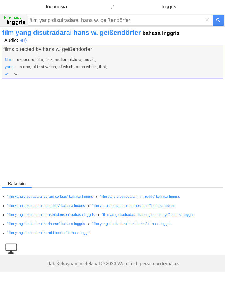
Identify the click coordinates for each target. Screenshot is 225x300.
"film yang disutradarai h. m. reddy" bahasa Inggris (140, 197)
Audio (10, 40)
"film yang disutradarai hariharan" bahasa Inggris (46, 224)
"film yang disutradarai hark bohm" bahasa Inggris (131, 224)
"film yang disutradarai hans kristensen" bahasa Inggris (51, 215)
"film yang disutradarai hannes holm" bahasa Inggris (133, 206)
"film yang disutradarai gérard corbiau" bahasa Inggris (50, 197)
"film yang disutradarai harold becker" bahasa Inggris (49, 233)
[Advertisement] (112, 131)
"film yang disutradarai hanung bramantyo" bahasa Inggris (148, 215)
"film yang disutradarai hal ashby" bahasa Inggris (46, 206)
